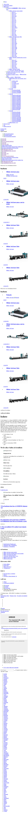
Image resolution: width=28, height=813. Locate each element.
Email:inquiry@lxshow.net (9, 544)
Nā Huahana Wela (5, 595)
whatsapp (3, 612)
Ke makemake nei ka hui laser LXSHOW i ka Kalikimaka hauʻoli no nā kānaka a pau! (14, 520)
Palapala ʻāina (13, 595)
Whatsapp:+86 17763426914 (10, 545)
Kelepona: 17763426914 (9, 546)
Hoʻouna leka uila (5, 611)
